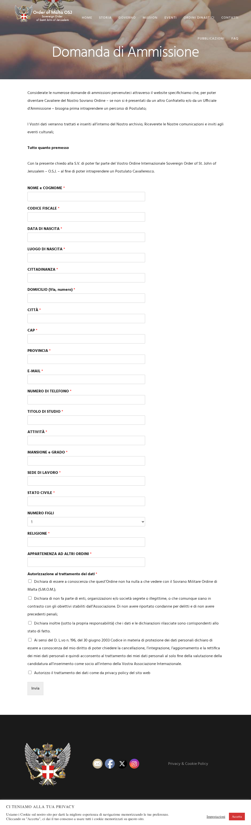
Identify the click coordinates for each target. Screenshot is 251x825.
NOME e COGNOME (46, 188)
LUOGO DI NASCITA (46, 249)
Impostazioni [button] (216, 816)
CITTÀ (34, 310)
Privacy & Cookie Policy (188, 764)
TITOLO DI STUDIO (45, 411)
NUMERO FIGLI (40, 513)
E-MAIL (35, 371)
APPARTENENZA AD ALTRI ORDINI (59, 554)
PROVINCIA (39, 351)
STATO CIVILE (41, 493)
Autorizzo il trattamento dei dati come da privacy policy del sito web (92, 673)
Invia (35, 688)
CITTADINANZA (42, 269)
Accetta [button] (237, 816)
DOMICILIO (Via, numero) (51, 290)
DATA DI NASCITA (44, 229)
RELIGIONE (38, 533)
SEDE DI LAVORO (44, 473)
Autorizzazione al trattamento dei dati (62, 574)
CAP (32, 330)
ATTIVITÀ (37, 432)
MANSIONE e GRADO (47, 452)
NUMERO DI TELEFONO (49, 391)
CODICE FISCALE (43, 208)
